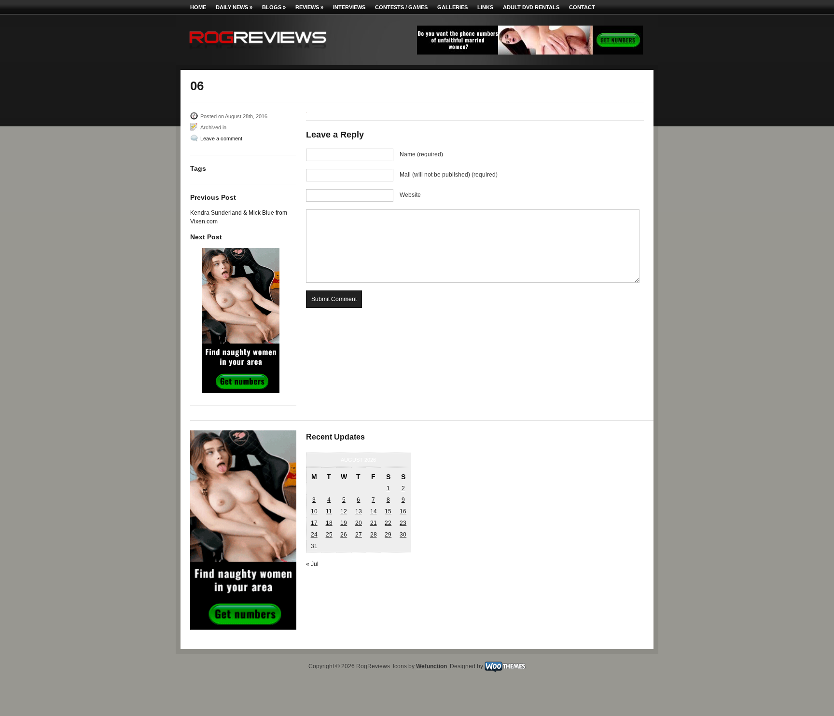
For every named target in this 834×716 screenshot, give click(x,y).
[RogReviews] (257, 51)
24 (314, 534)
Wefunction (431, 666)
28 (373, 534)
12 (343, 511)
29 (388, 534)
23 (403, 523)
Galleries (452, 7)
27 (358, 534)
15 (388, 511)
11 (329, 511)
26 (343, 534)
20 (358, 523)
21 (373, 523)
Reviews (309, 7)
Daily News (234, 7)
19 (343, 523)
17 (314, 523)
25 (329, 534)
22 (388, 523)
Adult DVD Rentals (531, 7)
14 (373, 511)
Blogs (274, 7)
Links (485, 7)
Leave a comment (221, 138)
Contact (582, 7)
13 (358, 511)
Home (198, 7)
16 (403, 511)
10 (314, 511)
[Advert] (530, 52)
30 (403, 534)
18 (329, 523)
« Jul (312, 564)
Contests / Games (401, 7)
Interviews (349, 7)
